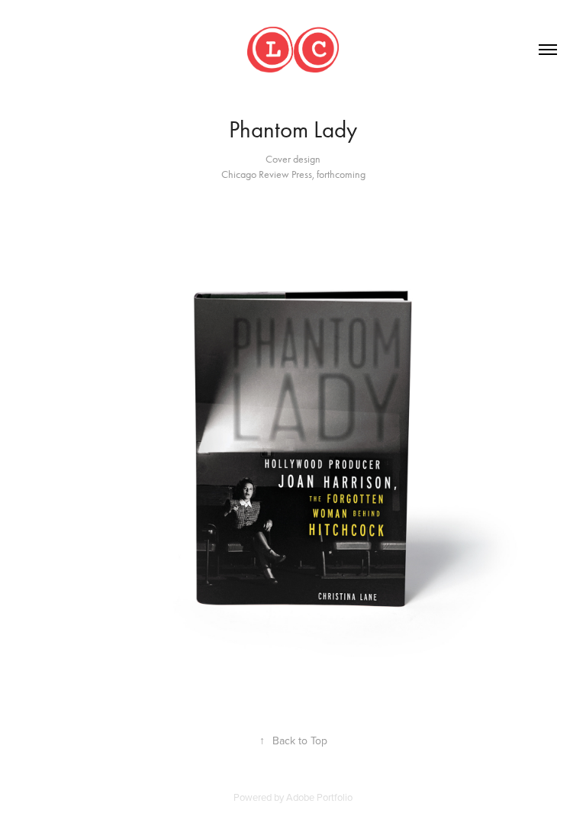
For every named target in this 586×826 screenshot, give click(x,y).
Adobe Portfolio (319, 797)
